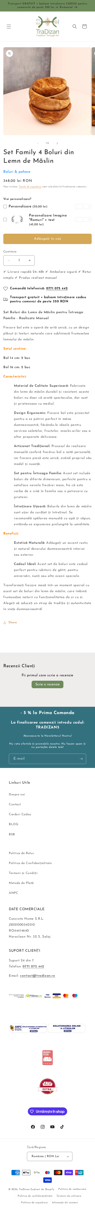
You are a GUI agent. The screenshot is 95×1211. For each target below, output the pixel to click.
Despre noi (17, 794)
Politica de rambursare (72, 1189)
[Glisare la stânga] (38, 143)
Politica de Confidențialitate (30, 863)
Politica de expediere (34, 1203)
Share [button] (12, 622)
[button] (9, 26)
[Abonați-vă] (81, 759)
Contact (15, 804)
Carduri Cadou (20, 814)
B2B (12, 834)
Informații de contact (65, 1203)
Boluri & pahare (16, 172)
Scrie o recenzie (47, 684)
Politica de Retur (21, 853)
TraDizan (24, 1189)
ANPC (13, 893)
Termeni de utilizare (69, 1196)
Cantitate (10, 251)
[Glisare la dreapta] (57, 143)
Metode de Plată (21, 883)
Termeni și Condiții (23, 873)
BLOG (13, 824)
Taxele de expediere (30, 187)
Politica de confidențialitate (35, 1196)
